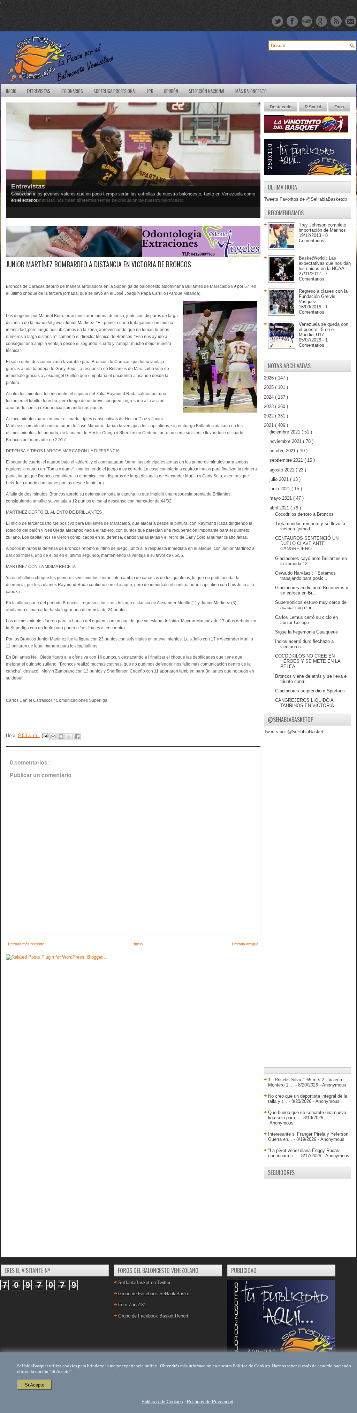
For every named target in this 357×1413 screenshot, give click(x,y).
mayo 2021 (281, 498)
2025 (269, 387)
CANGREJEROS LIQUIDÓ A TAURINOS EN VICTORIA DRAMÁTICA (304, 705)
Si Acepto (34, 1385)
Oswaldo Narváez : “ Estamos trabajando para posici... (305, 575)
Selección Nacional (207, 90)
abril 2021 (279, 507)
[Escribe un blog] (61, 736)
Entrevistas (38, 90)
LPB (150, 90)
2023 (269, 406)
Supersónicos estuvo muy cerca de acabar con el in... (311, 605)
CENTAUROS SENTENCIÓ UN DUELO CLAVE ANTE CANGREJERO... (307, 543)
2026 (269, 378)
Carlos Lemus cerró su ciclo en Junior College (306, 620)
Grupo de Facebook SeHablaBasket (154, 1293)
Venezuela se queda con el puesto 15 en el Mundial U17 (323, 329)
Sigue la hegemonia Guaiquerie (306, 632)
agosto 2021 (282, 470)
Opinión (171, 90)
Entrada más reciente (26, 944)
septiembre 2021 (286, 460)
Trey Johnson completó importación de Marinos (322, 227)
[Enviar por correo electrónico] (53, 736)
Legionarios (72, 90)
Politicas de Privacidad (210, 1401)
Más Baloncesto (251, 90)
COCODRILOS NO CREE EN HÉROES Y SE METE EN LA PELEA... (307, 661)
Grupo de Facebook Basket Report (153, 1316)
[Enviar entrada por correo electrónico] (45, 735)
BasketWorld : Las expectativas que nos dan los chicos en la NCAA (325, 263)
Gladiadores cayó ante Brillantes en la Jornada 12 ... (311, 561)
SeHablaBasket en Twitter (144, 1282)
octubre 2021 (283, 450)
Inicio (11, 90)
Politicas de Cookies (162, 1401)
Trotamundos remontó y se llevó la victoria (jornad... (310, 526)
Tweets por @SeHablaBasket (293, 731)
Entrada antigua (245, 944)
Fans (339, 107)
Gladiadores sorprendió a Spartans (310, 690)
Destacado (280, 107)
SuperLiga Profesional (114, 90)
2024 (269, 397)
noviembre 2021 (286, 441)
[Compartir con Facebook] (77, 736)
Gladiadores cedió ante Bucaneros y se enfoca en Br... (311, 590)
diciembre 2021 (285, 432)
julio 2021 (279, 479)
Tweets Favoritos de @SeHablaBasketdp (305, 199)
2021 (269, 425)
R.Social (313, 107)
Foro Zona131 (132, 1304)
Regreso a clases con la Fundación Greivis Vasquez (323, 296)
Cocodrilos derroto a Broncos (304, 514)
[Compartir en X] (69, 736)
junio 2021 (280, 488)
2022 (269, 415)
